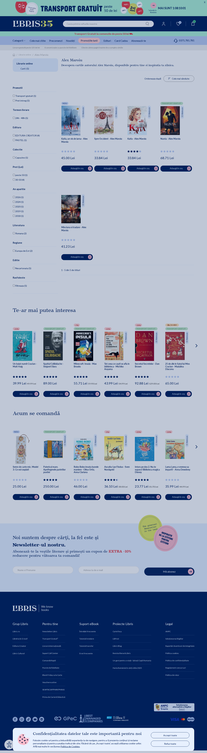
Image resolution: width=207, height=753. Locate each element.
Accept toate (170, 735)
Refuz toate (170, 743)
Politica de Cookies (70, 746)
